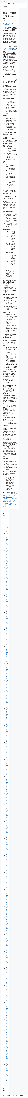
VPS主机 (8, 492)
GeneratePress (6, 1096)
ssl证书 (11, 494)
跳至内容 (3, 1)
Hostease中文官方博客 (8, 4)
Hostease (9, 53)
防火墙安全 (9, 495)
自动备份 (8, 221)
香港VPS (11, 48)
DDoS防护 (5, 494)
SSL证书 (7, 287)
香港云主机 (9, 497)
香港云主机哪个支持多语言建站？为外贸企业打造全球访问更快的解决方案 (10, 500)
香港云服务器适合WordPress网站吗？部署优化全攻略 (10, 505)
